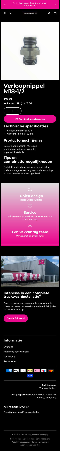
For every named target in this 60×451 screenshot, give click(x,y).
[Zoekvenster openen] (11, 13)
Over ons (8, 346)
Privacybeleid (15, 439)
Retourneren (10, 361)
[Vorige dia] (4, 4)
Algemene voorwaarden (16, 351)
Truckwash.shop (24, 434)
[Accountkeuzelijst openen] (49, 13)
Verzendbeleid (28, 439)
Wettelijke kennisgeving (21, 442)
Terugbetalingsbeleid (40, 442)
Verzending (9, 356)
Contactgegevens (43, 439)
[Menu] (4, 13)
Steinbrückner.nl (16, 318)
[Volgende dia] (55, 4)
